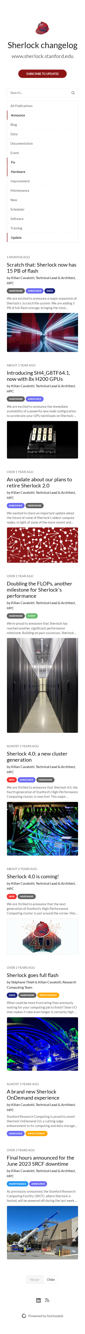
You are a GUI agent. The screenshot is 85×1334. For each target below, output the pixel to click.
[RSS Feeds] (47, 1300)
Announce (18, 115)
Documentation (21, 143)
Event (14, 153)
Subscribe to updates (42, 74)
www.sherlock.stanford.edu (42, 56)
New (13, 200)
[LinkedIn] (40, 1300)
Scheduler (17, 209)
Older (51, 1279)
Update (16, 237)
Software (17, 219)
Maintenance (19, 190)
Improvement (20, 181)
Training (16, 228)
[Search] (73, 92)
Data (14, 134)
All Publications (21, 106)
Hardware (18, 172)
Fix (13, 162)
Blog (13, 125)
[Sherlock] (42, 29)
